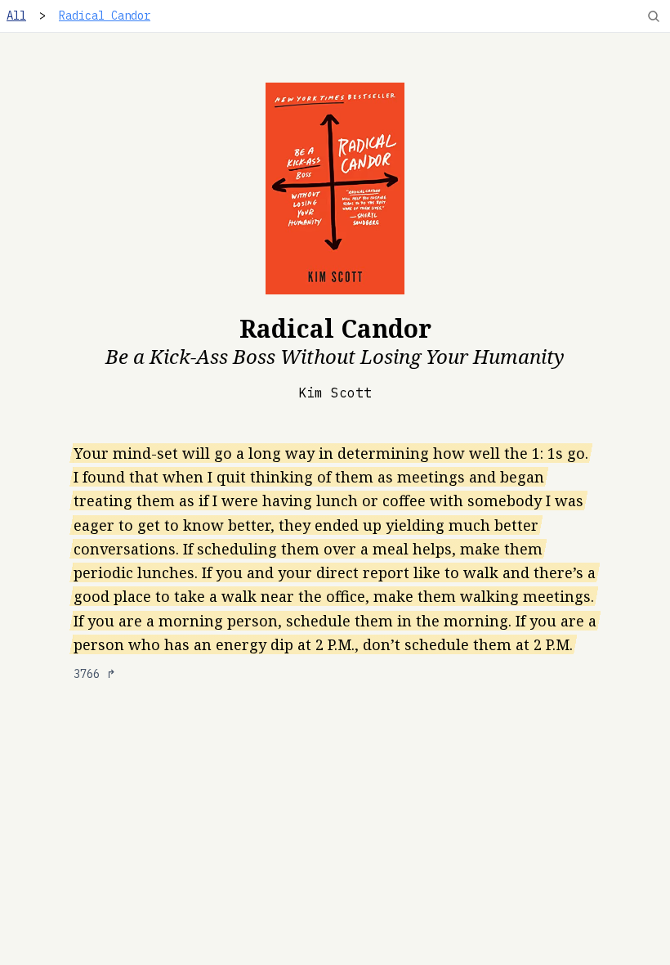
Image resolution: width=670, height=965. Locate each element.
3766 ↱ (95, 674)
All (16, 15)
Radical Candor (104, 15)
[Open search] (654, 16)
